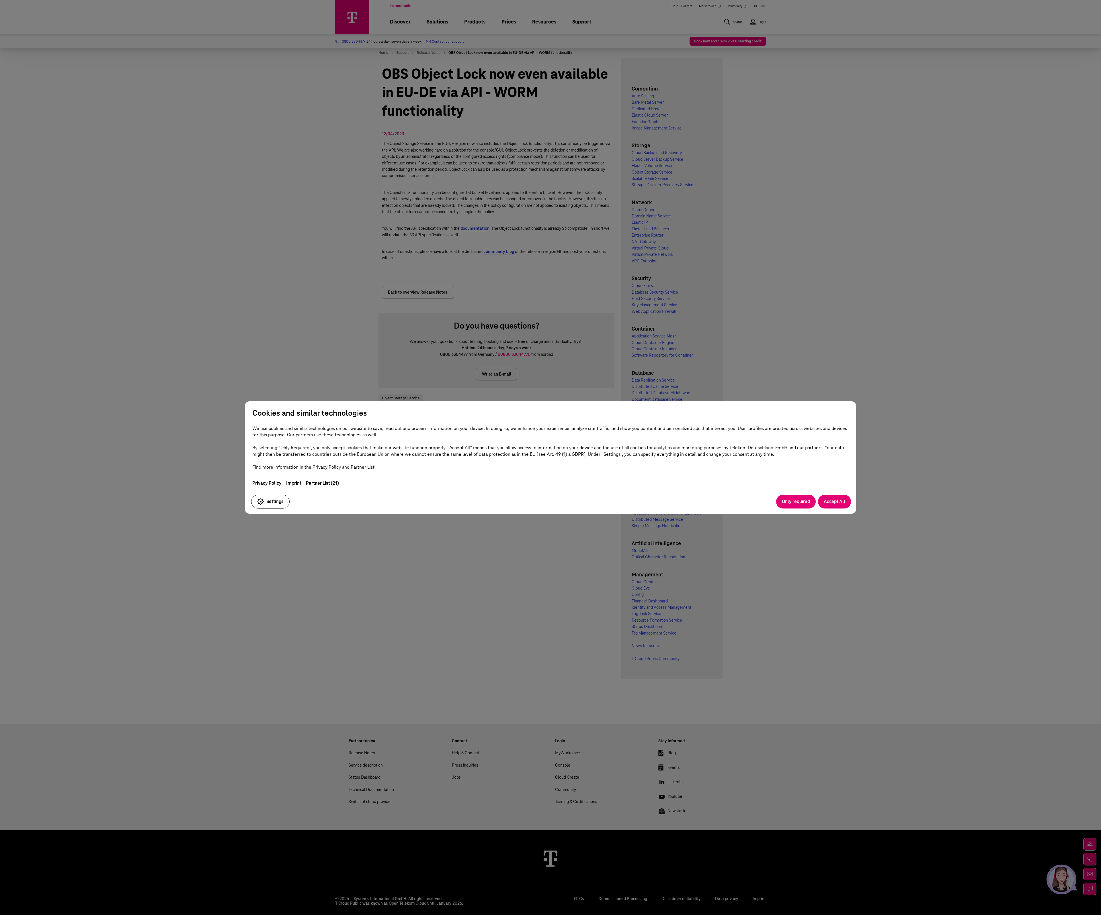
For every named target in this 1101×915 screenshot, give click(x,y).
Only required (796, 501)
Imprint (293, 483)
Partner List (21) (322, 483)
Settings (275, 501)
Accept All (834, 501)
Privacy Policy (267, 483)
